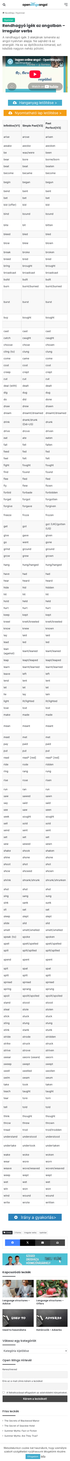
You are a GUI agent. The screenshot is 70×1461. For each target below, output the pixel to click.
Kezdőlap (9, 13)
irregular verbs (30, 1232)
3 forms (17, 1232)
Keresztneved (9, 1369)
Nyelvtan (20, 13)
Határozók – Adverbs (49, 1330)
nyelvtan (43, 1232)
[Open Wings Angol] (35, 4)
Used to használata (14, 1330)
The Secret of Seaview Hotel (19, 1425)
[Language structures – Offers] (52, 1288)
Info (43, 1456)
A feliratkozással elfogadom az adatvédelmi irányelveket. (37, 1392)
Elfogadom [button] (33, 1456)
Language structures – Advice (16, 1302)
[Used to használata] (18, 1318)
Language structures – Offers (50, 1302)
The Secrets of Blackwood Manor (21, 1420)
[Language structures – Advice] (18, 1288)
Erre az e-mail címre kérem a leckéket (22, 1381)
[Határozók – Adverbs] (52, 1318)
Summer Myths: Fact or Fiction (20, 1430)
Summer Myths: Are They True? (21, 1436)
